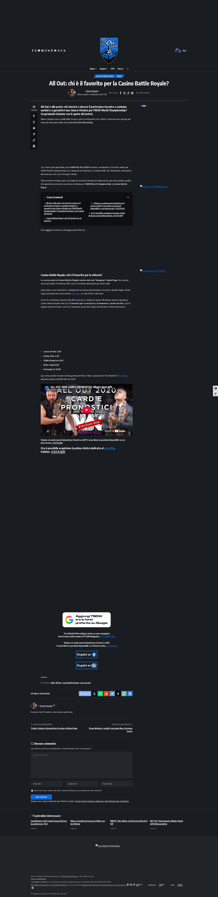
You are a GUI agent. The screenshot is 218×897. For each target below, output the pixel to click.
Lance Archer (85, 683)
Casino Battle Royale (70, 683)
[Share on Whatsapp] (34, 122)
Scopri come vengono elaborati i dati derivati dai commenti (102, 801)
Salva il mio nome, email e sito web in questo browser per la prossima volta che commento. (68, 790)
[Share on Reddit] (34, 128)
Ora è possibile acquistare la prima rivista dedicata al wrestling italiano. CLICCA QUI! (107, 214)
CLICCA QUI (57, 443)
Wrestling (122, 375)
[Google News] (42, 50)
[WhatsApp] (61, 50)
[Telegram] (58, 50)
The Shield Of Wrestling (40, 885)
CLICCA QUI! (58, 451)
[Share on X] (124, 93)
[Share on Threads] (118, 693)
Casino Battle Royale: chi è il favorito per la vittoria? (62, 219)
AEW (53, 683)
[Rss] (64, 50)
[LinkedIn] (48, 50)
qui (48, 230)
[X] (35, 50)
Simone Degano (92, 91)
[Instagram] (45, 50)
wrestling (109, 448)
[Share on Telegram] (34, 134)
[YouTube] (39, 50)
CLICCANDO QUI (107, 636)
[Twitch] (52, 50)
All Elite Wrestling (104, 76)
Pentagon (76, 293)
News (119, 76)
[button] (179, 50)
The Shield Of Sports (70, 876)
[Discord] (55, 50)
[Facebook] (32, 50)
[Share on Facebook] (120, 93)
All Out (58, 683)
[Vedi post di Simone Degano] (72, 93)
